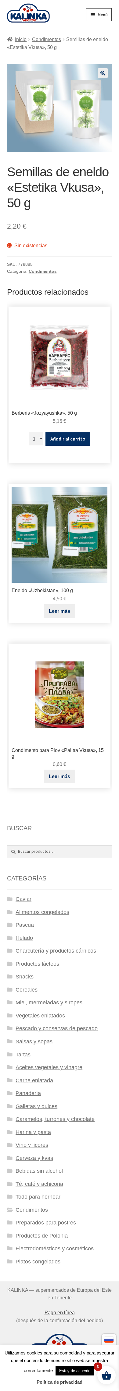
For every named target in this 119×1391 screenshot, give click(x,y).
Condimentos (46, 39)
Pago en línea (60, 1312)
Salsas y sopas (34, 1041)
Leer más (59, 611)
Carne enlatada (34, 1080)
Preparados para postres (46, 1223)
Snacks (25, 977)
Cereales (27, 990)
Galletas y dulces (36, 1106)
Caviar (23, 899)
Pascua (25, 925)
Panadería (28, 1093)
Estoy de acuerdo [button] (74, 1370)
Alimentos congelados (42, 912)
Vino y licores (32, 1145)
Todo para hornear (38, 1197)
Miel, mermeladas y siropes (49, 1002)
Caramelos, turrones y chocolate (55, 1119)
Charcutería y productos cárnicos (56, 951)
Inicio (21, 39)
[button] (103, 73)
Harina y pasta (33, 1132)
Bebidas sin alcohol (39, 1171)
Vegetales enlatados (40, 1016)
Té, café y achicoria (39, 1184)
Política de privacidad (59, 1382)
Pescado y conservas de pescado (57, 1028)
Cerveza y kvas (34, 1158)
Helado (24, 938)
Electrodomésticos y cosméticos (55, 1248)
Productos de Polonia (42, 1236)
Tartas (23, 1055)
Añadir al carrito (67, 439)
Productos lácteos (37, 964)
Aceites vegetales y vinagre (49, 1067)
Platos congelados (38, 1262)
